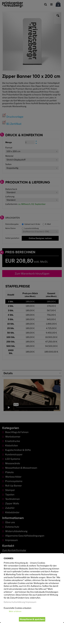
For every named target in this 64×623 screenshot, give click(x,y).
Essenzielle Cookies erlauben (17, 608)
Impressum (30, 602)
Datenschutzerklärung (14, 602)
